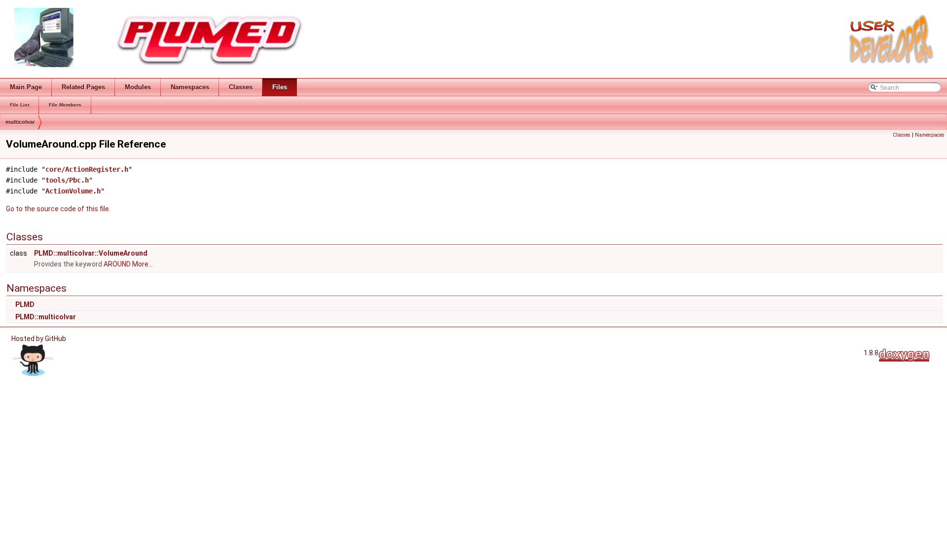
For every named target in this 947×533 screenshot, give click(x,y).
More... (142, 264)
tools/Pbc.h (67, 180)
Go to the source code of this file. (58, 209)
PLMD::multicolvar (45, 317)
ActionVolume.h (73, 191)
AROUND (118, 264)
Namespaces (930, 135)
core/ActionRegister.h (86, 169)
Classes (902, 135)
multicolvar (20, 122)
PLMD (25, 304)
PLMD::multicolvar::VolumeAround (90, 253)
